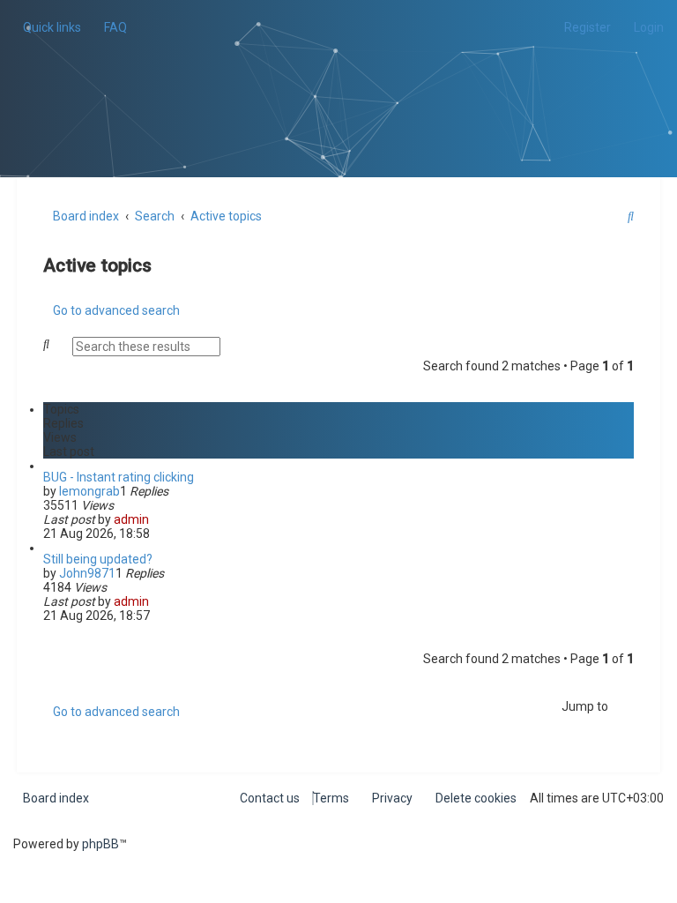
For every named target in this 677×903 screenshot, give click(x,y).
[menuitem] (110, 27)
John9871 (87, 573)
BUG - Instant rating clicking (118, 477)
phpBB (100, 844)
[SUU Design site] (339, 66)
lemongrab (89, 491)
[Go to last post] (156, 519)
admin (131, 519)
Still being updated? (98, 559)
